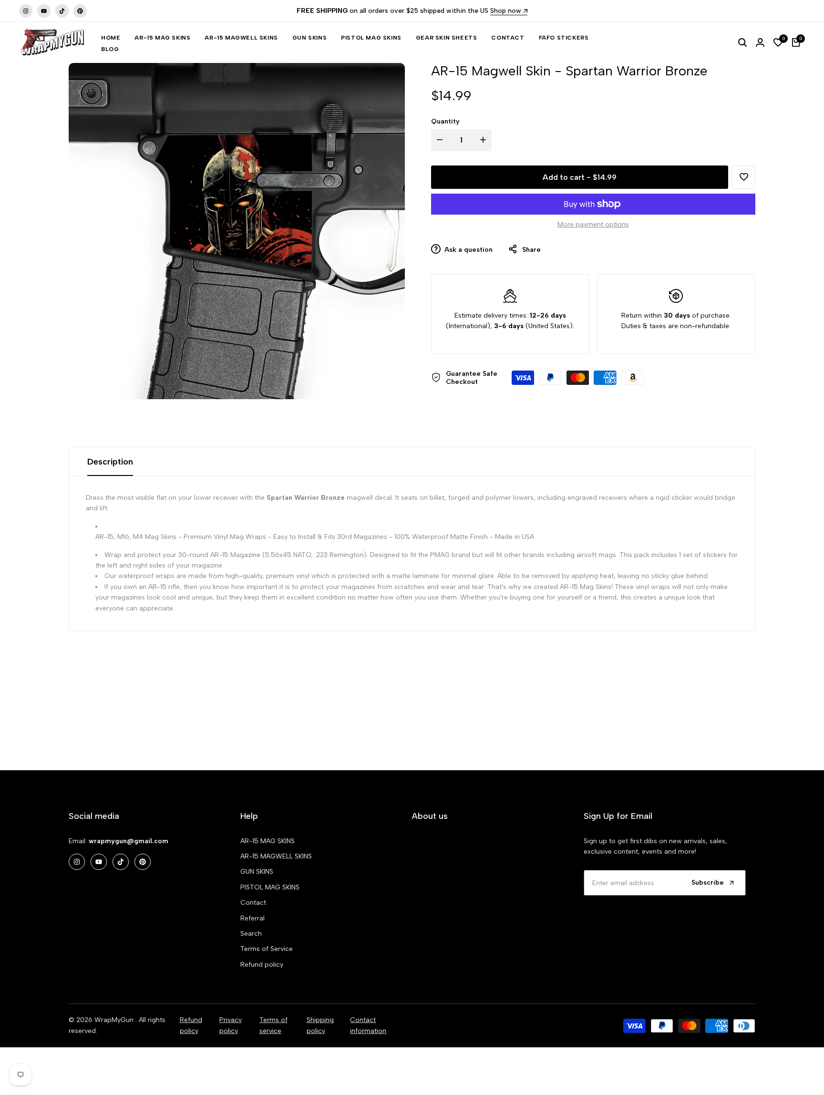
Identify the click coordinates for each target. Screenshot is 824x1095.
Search (251, 934)
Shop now (505, 11)
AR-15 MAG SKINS (267, 841)
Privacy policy (230, 1025)
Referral (252, 918)
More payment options (593, 224)
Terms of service (273, 1025)
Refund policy (261, 965)
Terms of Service (266, 949)
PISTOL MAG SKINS (269, 887)
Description (110, 461)
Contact (253, 903)
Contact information (368, 1025)
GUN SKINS (256, 872)
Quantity (445, 121)
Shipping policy (320, 1025)
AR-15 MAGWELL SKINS (276, 856)
